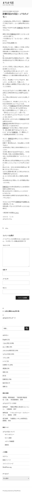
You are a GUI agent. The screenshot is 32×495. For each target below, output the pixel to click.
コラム (6, 228)
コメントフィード (8, 463)
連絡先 (7, 445)
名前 (5, 269)
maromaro (16, 11)
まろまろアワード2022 (9, 403)
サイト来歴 (8, 438)
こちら (17, 212)
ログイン (5, 456)
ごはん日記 (6, 343)
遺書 (4, 386)
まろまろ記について (9, 431)
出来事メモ (26, 202)
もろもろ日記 (7, 354)
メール (5, 279)
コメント (6, 245)
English (5, 339)
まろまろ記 (8, 2)
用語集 (5, 368)
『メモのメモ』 (7, 21)
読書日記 (25, 21)
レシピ (5, 361)
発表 (4, 372)
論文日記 (5, 383)
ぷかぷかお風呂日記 (9, 350)
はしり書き (6, 347)
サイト (5, 288)
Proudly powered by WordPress (11, 490)
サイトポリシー (9, 434)
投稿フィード (7, 460)
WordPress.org (7, 467)
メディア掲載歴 (9, 441)
